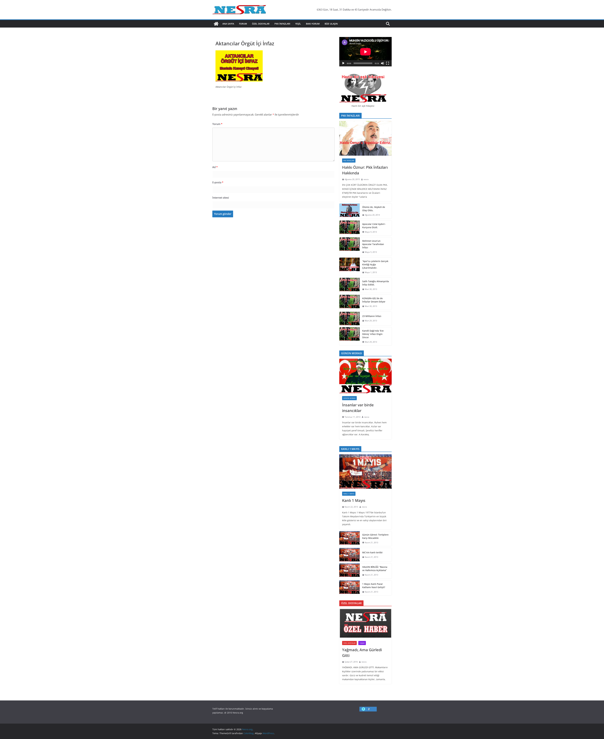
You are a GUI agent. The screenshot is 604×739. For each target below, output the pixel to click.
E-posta (217, 182)
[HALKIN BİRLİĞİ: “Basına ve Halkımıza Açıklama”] (349, 570)
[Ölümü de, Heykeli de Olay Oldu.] (349, 211)
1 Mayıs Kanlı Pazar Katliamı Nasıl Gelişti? (373, 585)
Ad (215, 167)
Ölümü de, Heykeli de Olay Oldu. (373, 209)
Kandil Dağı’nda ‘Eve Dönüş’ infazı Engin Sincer (373, 334)
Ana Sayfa (228, 23)
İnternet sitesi (220, 197)
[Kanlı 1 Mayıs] (365, 471)
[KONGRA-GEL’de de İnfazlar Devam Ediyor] (349, 302)
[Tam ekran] (387, 63)
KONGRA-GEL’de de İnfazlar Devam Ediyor (373, 300)
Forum (243, 23)
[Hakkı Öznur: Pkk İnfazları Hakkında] (365, 138)
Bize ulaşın (331, 23)
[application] (365, 51)
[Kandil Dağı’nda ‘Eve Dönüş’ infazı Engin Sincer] (349, 336)
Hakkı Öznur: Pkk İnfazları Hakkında (365, 170)
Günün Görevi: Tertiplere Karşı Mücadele (375, 536)
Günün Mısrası (349, 398)
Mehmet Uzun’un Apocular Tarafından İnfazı (373, 244)
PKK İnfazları (282, 23)
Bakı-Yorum (313, 23)
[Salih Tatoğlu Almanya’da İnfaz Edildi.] (349, 285)
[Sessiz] (382, 63)
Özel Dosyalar (260, 23)
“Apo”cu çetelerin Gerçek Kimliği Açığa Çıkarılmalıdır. (375, 264)
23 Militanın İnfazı (371, 316)
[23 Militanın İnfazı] (349, 318)
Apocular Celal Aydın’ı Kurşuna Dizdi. (373, 226)
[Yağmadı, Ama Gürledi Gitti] (365, 623)
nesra (366, 179)
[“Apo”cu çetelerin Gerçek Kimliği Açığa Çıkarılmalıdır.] (349, 267)
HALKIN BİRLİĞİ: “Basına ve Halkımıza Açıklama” (374, 568)
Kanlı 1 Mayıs (348, 494)
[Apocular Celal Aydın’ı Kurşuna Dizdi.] (349, 228)
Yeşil (298, 23)
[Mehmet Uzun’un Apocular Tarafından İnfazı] (349, 246)
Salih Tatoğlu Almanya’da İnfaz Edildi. (375, 283)
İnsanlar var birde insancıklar (358, 407)
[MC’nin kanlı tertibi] (349, 554)
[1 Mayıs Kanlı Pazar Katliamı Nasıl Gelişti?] (349, 587)
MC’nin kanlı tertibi (372, 552)
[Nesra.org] (216, 24)
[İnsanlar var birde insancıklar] (365, 376)
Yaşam (362, 643)
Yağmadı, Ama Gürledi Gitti (362, 652)
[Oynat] (343, 63)
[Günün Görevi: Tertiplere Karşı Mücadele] (349, 538)
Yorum (217, 124)
